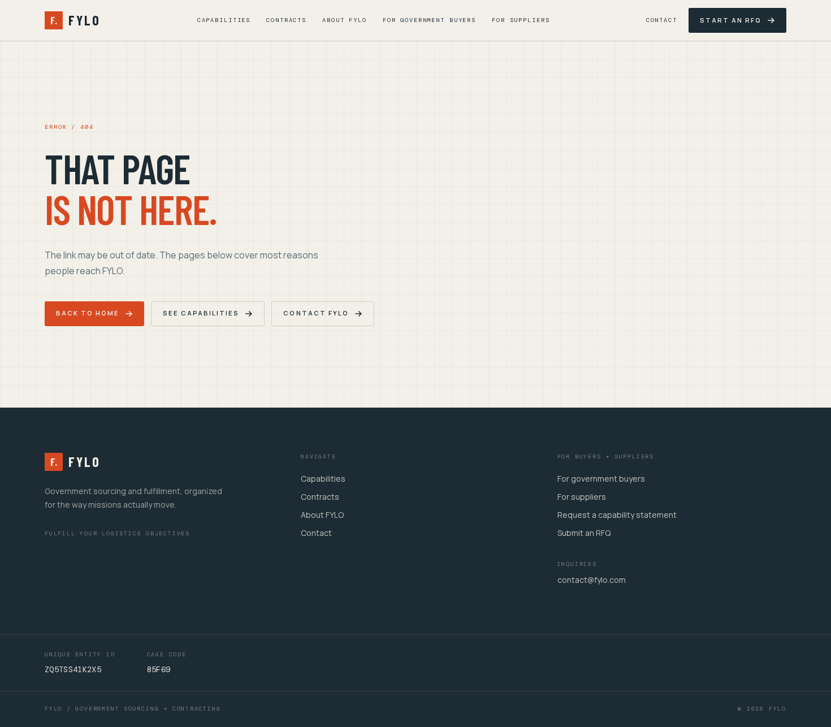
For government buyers (601, 478)
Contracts (286, 20)
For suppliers (581, 496)
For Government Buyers (429, 20)
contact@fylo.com (591, 579)
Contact (661, 20)
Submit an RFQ (584, 532)
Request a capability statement (617, 514)
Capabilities (223, 20)
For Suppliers (520, 20)
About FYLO (344, 20)
